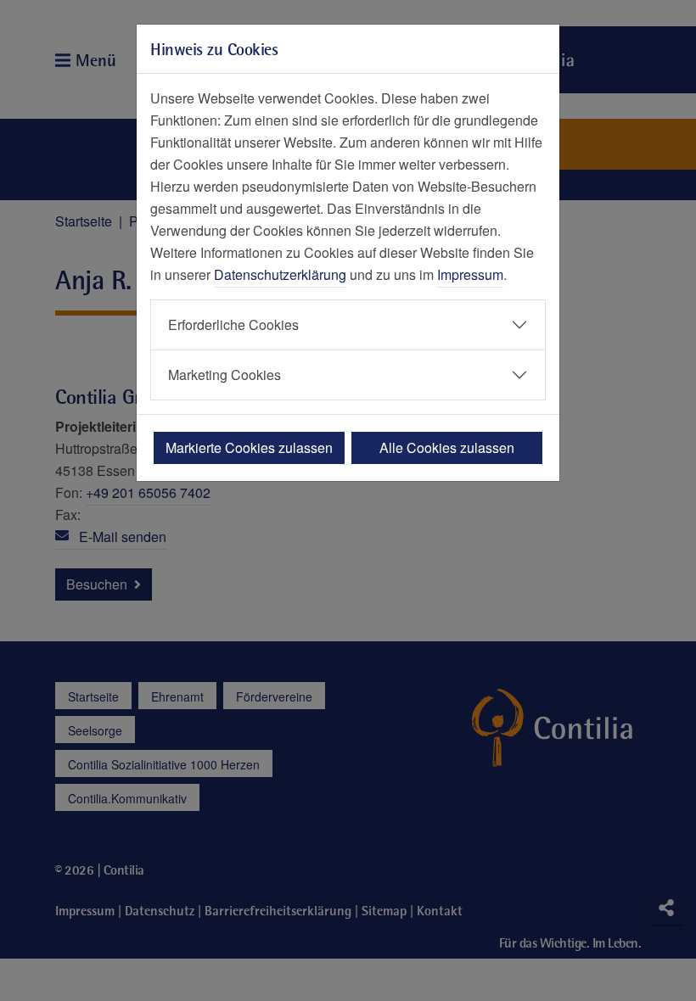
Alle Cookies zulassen (446, 447)
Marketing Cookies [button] (224, 374)
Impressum (470, 274)
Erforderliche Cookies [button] (233, 324)
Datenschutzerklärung (280, 274)
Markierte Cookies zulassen (249, 447)
